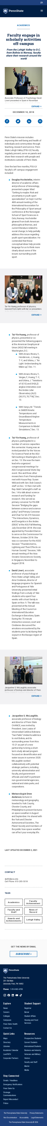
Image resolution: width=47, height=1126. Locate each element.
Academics (23, 25)
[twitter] (18, 121)
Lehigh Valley (33, 919)
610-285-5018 (21, 881)
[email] (40, 121)
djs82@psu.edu (11, 879)
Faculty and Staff (14, 911)
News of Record (33, 911)
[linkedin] (29, 121)
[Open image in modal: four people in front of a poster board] (23, 289)
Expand (36, 106)
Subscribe (22, 953)
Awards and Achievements (13, 919)
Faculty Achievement (33, 902)
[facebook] (7, 121)
